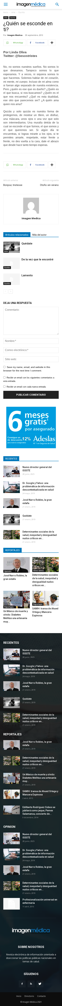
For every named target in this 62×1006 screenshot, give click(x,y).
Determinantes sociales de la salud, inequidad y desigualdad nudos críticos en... (39, 535)
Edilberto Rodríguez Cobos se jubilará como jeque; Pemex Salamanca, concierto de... (38, 810)
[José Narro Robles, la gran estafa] (11, 503)
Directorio (29, 996)
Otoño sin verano (49, 185)
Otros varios (38, 570)
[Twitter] (40, 984)
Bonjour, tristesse (12, 185)
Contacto (41, 996)
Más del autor (39, 234)
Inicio (5, 12)
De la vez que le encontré (37, 259)
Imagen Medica (14, 35)
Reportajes (9, 607)
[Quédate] (11, 247)
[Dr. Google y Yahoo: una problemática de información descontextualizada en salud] (11, 487)
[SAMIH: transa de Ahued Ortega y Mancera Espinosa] (45, 598)
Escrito (22, 12)
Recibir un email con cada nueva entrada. (26, 387)
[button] (57, 4)
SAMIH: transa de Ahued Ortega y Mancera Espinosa (45, 612)
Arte (13, 12)
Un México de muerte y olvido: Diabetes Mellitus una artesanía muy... (39, 777)
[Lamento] (11, 279)
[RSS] (31, 984)
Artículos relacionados (16, 234)
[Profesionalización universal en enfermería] (11, 904)
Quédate (26, 243)
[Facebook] (22, 984)
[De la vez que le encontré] (11, 263)
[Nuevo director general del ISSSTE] (11, 471)
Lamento (27, 275)
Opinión (7, 571)
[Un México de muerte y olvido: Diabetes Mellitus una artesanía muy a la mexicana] (16, 599)
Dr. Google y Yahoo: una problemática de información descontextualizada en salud (38, 486)
